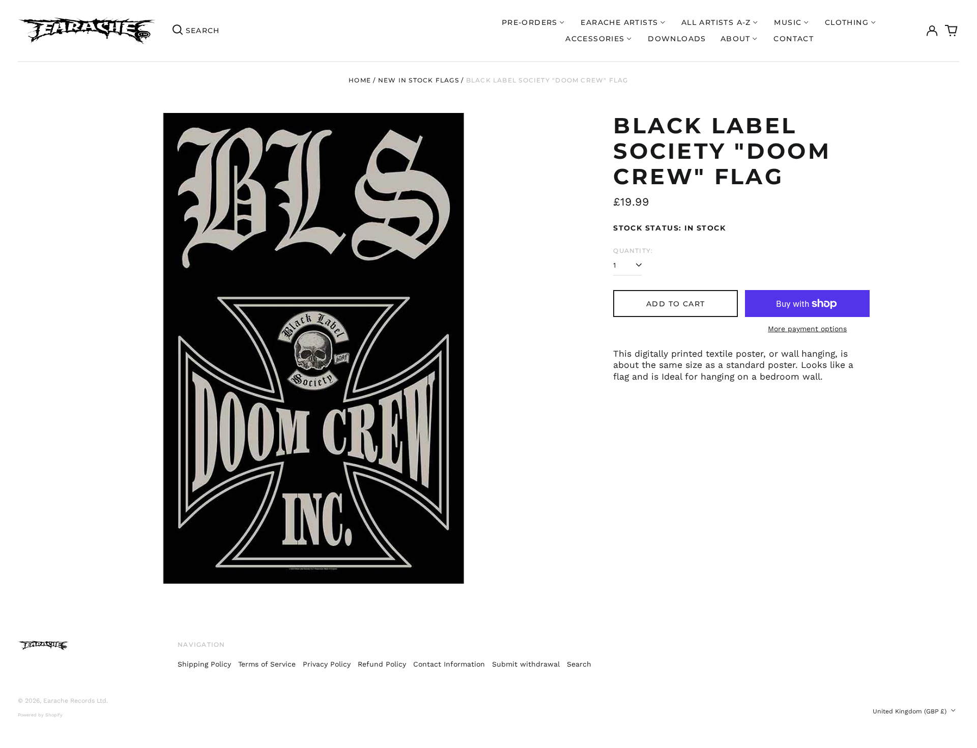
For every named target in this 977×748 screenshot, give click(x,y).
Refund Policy (382, 664)
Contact (793, 38)
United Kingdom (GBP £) (911, 711)
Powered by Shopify (40, 714)
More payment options (807, 329)
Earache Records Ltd (74, 700)
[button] (951, 30)
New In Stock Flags (418, 80)
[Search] (177, 30)
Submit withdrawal (526, 664)
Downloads (677, 38)
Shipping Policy (204, 664)
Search (579, 664)
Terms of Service (267, 664)
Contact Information (449, 664)
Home (360, 80)
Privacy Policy (327, 664)
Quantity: (633, 250)
